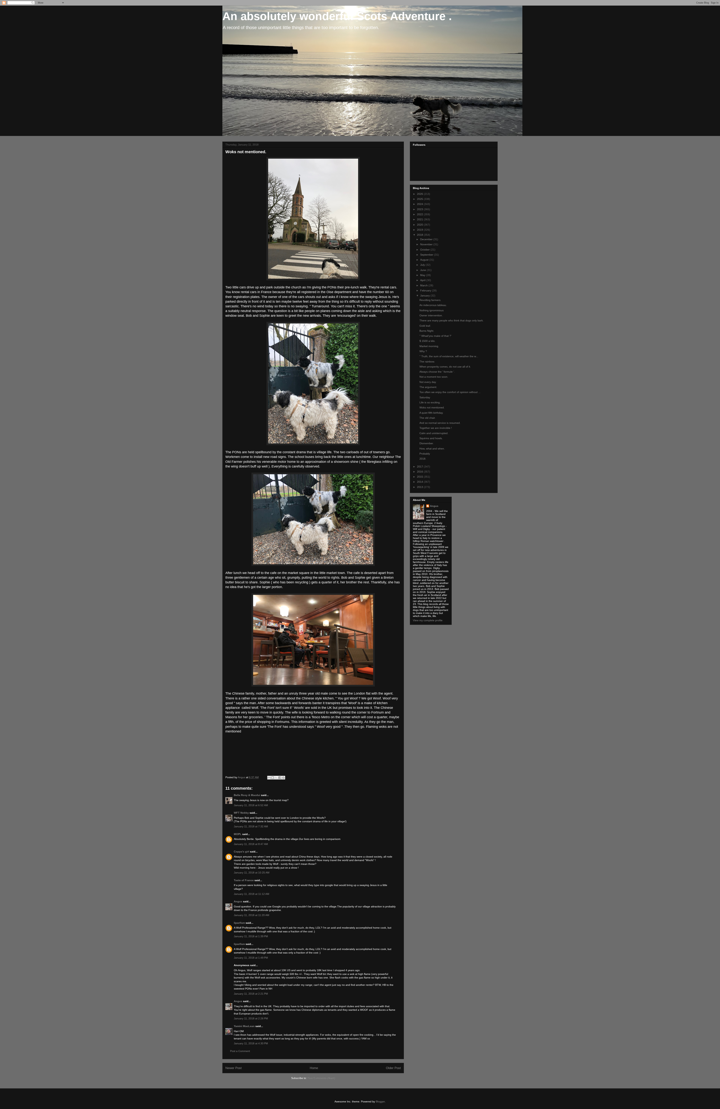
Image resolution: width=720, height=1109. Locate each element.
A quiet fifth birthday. (431, 412)
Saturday (424, 397)
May (423, 275)
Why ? (423, 351)
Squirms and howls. (431, 438)
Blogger (380, 1101)
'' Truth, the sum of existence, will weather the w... (448, 356)
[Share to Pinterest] (283, 778)
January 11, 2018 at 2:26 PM (251, 1018)
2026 (420, 193)
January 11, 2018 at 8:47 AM (251, 844)
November (426, 244)
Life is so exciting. (429, 402)
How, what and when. (432, 448)
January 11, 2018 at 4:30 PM (251, 1043)
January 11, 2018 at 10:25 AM (251, 872)
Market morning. (429, 346)
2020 (420, 224)
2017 (420, 466)
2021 (420, 219)
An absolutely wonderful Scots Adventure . (337, 16)
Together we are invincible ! (435, 427)
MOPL (238, 834)
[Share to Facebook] (280, 778)
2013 (420, 486)
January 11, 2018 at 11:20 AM (251, 915)
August (424, 259)
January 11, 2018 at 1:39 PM (251, 936)
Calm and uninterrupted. (433, 433)
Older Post (393, 1068)
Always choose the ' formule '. (437, 371)
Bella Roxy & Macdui (247, 795)
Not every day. (427, 381)
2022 (420, 214)
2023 (420, 209)
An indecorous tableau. (433, 305)
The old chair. (427, 417)
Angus (238, 901)
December (426, 239)
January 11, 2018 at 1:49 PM (251, 957)
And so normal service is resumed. (439, 422)
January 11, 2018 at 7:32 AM (251, 826)
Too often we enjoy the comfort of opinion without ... (450, 392)
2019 (420, 229)
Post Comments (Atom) (321, 1078)
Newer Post (233, 1068)
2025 (420, 198)
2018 (420, 234)
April (423, 280)
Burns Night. (426, 330)
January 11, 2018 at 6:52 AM (251, 805)
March (424, 285)
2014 (420, 481)
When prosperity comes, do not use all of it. (445, 366)
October (425, 249)
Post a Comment (240, 1051)
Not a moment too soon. (433, 376)
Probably (424, 453)
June (423, 270)
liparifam (239, 922)
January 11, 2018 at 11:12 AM (251, 893)
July (423, 264)
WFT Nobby (241, 812)
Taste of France (244, 880)
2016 (420, 471)
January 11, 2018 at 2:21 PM (251, 993)
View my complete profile (427, 620)
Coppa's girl (241, 851)
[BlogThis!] (272, 778)
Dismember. (426, 443)
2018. (422, 458)
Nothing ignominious (431, 310)
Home (314, 1068)
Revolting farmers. (430, 300)
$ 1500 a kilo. (427, 340)
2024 (420, 204)
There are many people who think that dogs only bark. (451, 320)
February (426, 290)
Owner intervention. (431, 315)
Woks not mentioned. (432, 407)
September (427, 254)
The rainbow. (427, 361)
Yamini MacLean (244, 1026)
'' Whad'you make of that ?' (435, 335)
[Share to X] (276, 778)
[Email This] (269, 778)
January (425, 295)
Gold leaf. (425, 325)
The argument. (428, 387)
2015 (420, 476)
